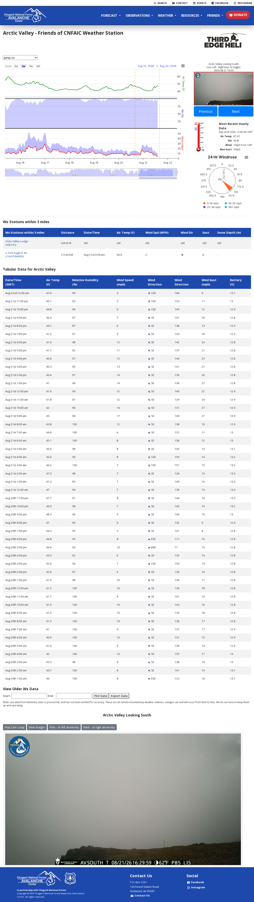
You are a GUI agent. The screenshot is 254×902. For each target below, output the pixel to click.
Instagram (198, 887)
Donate (240, 15)
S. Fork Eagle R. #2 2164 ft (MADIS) (16, 254)
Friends (214, 15)
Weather (166, 15)
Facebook (197, 882)
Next (236, 111)
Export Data (119, 696)
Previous (206, 111)
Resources (190, 15)
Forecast (109, 15)
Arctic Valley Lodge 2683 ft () (16, 242)
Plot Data (100, 696)
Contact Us (142, 895)
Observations (138, 15)
